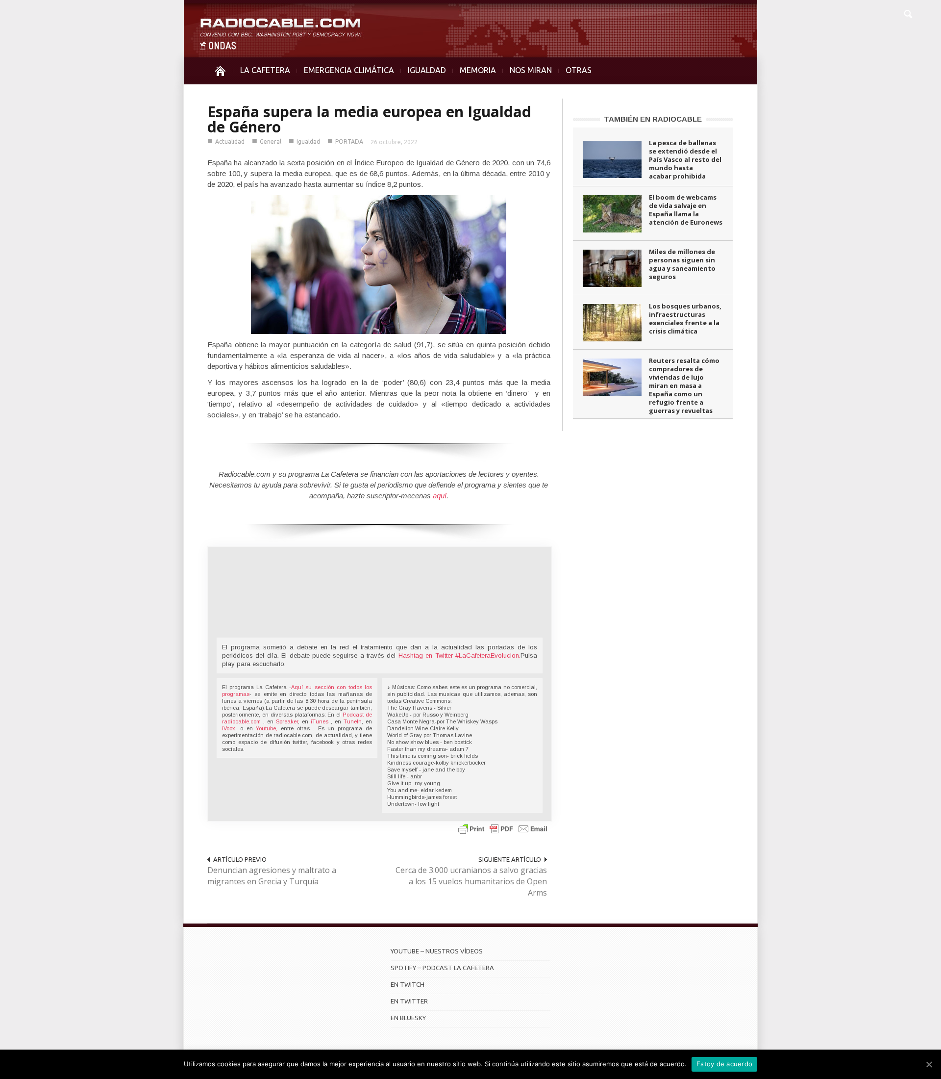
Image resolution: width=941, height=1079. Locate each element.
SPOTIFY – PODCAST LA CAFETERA (442, 967)
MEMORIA (478, 70)
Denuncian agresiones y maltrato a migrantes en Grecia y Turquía (271, 876)
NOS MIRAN (531, 70)
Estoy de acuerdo (724, 1064)
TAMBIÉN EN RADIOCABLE (653, 119)
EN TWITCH (407, 984)
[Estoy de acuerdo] (929, 1064)
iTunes (321, 721)
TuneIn (353, 721)
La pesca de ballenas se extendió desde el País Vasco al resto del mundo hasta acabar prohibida (685, 159)
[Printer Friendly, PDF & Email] (502, 828)
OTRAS (579, 70)
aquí (439, 495)
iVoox (228, 728)
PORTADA (349, 141)
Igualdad (308, 141)
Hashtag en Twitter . (459, 655)
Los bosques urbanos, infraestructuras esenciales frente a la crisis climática (685, 318)
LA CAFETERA (265, 70)
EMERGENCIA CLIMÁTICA (349, 70)
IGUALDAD (427, 70)
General (270, 141)
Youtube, (266, 728)
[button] (907, 13)
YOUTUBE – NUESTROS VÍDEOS (437, 951)
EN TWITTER (409, 1001)
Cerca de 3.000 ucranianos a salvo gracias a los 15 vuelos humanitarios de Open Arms (471, 881)
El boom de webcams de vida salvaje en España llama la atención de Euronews (685, 210)
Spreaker (287, 721)
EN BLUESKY (408, 1017)
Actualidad (230, 141)
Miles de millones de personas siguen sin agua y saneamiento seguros (682, 264)
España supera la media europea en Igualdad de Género (369, 119)
